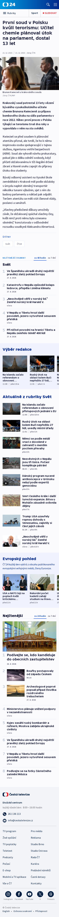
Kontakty (36, 883)
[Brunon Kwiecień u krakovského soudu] (29, 73)
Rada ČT (35, 857)
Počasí (6, 863)
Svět (7, 243)
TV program (9, 831)
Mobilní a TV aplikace (14, 876)
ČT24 (19, 243)
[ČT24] (9, 5)
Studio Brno (37, 844)
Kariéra (35, 863)
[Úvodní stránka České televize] (16, 794)
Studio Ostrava (39, 850)
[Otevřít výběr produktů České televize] (55, 4)
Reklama (36, 837)
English (6, 911)
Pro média (36, 831)
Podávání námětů (40, 870)
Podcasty (8, 857)
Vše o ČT (7, 883)
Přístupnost (41, 911)
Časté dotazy (38, 876)
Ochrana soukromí (22, 911)
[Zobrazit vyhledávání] (48, 4)
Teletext (7, 850)
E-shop (7, 870)
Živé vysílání (9, 837)
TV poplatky (9, 844)
